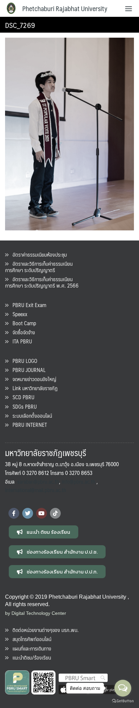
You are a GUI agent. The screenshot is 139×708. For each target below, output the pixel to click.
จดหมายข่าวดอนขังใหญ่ (32, 378)
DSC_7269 (20, 24)
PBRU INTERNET (27, 424)
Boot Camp (22, 323)
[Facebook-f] (13, 513)
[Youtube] (41, 513)
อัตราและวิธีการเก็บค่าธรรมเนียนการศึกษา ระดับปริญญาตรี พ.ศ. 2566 (42, 282)
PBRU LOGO (22, 360)
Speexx (17, 314)
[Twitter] (27, 513)
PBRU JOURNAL (27, 369)
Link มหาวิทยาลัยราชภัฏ (33, 388)
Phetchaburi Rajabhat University (64, 8)
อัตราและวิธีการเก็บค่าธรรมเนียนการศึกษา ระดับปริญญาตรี (39, 266)
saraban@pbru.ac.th (38, 481)
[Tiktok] (55, 513)
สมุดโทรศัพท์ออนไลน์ (29, 638)
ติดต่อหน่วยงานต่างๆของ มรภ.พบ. (43, 629)
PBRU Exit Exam (27, 304)
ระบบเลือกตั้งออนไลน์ (30, 415)
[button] (43, 531)
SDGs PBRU (22, 406)
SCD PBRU (21, 397)
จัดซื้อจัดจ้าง (21, 332)
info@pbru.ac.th (78, 481)
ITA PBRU (20, 341)
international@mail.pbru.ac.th (35, 489)
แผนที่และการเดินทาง (29, 648)
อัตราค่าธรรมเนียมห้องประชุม (37, 254)
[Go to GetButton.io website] (123, 701)
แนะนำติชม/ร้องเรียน (29, 657)
